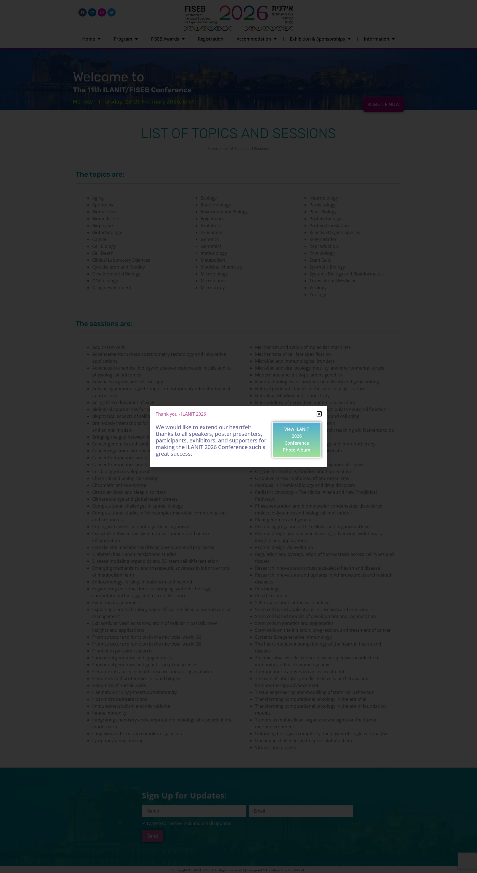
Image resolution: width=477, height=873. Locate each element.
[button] (319, 414)
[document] (238, 436)
